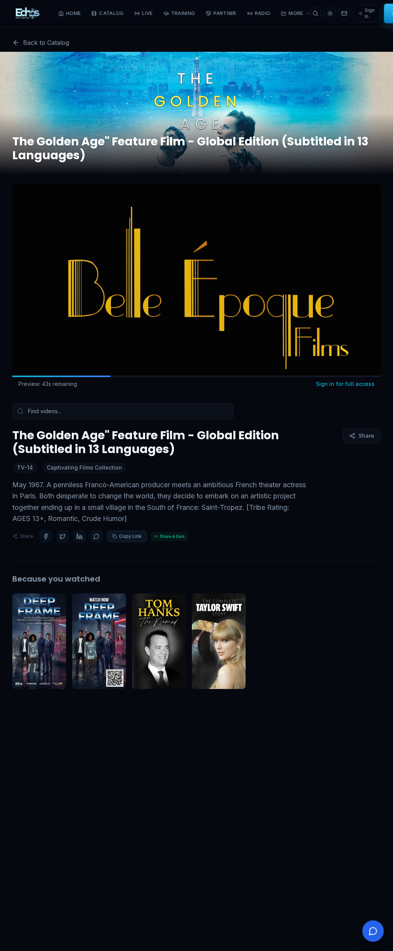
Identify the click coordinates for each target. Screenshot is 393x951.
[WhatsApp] (96, 536)
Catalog (111, 13)
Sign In (370, 13)
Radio (263, 13)
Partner (224, 13)
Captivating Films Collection (84, 467)
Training (183, 13)
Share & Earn (172, 536)
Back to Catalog (46, 42)
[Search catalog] (315, 13)
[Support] (373, 931)
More (296, 13)
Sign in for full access (345, 384)
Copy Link (130, 536)
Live (147, 13)
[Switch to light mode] (329, 13)
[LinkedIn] (79, 536)
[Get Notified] (344, 13)
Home (73, 13)
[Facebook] (46, 536)
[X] (62, 536)
